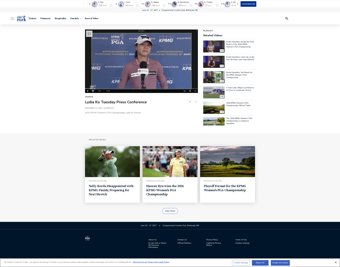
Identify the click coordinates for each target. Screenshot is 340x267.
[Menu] (14, 18)
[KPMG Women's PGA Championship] (21, 18)
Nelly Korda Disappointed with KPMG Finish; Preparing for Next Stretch (111, 190)
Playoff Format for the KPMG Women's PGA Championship (225, 188)
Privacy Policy (212, 240)
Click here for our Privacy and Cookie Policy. (151, 262)
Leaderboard (248, 4)
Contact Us (182, 240)
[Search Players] (287, 18)
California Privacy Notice (213, 244)
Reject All (260, 263)
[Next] (237, 4)
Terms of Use (241, 240)
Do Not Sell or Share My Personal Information (157, 245)
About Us (152, 240)
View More (170, 211)
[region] (170, 262)
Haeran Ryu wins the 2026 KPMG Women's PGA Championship (165, 190)
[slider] (141, 88)
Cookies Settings (240, 263)
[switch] (111, 5)
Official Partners (184, 243)
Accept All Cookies (280, 263)
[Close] (336, 262)
